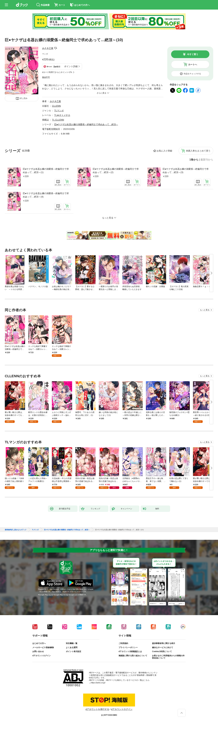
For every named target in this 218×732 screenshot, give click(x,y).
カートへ (192, 64)
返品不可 (46, 77)
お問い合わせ (38, 651)
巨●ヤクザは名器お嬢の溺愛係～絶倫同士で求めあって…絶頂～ (86, 124)
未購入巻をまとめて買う (198, 150)
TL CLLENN (58, 120)
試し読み (23, 98)
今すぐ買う (192, 54)
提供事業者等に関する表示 (163, 643)
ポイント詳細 (71, 66)
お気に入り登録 (164, 150)
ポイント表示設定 (73, 651)
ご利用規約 (123, 643)
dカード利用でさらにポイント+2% (57, 72)
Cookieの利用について (162, 651)
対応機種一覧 (71, 643)
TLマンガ (59, 110)
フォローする (55, 48)
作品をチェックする (192, 74)
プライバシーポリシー (128, 647)
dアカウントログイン (41, 655)
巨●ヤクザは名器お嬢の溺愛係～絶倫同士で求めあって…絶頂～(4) (46, 195)
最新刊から (206, 159)
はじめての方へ (39, 643)
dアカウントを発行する (97, 709)
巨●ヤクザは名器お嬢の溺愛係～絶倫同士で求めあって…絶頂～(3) (186, 171)
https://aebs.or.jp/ (98, 683)
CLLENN (56, 106)
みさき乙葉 (47, 48)
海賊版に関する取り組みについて (133, 655)
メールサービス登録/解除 (43, 647)
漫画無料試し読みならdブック (15, 530)
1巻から (194, 159)
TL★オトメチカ (62, 115)
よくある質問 (71, 647)
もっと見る (205, 310)
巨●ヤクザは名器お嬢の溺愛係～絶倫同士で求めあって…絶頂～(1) (46, 171)
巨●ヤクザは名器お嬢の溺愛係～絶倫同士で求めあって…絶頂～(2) (116, 171)
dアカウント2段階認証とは (130, 651)
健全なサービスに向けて (162, 647)
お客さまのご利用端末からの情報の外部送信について (168, 656)
